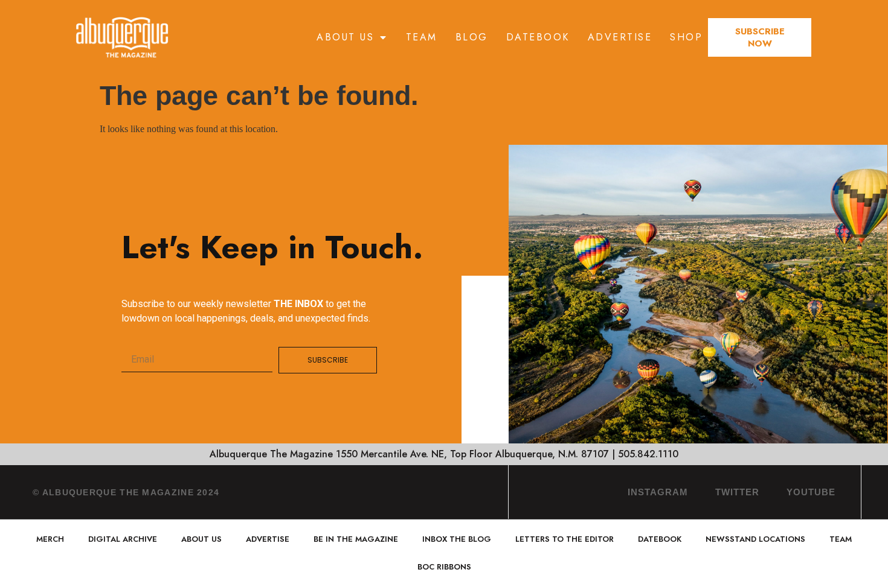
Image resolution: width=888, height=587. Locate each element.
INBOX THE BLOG (456, 539)
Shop (686, 37)
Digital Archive (122, 539)
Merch (50, 539)
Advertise (620, 37)
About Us (345, 37)
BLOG (471, 37)
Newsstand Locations (755, 539)
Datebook (538, 37)
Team (421, 37)
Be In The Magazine (356, 539)
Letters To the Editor (564, 539)
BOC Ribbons (444, 567)
